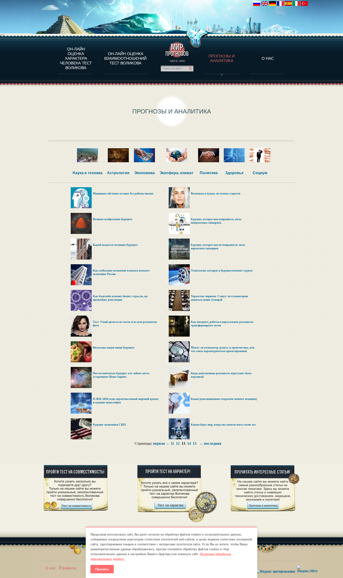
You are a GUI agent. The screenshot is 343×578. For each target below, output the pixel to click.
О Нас (268, 58)
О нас (50, 568)
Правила (68, 568)
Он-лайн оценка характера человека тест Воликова (76, 58)
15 (194, 443)
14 (189, 443)
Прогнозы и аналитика (222, 58)
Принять (102, 569)
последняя (212, 443)
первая (159, 443)
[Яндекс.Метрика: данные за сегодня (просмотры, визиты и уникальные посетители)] (307, 569)
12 (178, 443)
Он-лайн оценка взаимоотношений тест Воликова (125, 58)
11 (172, 443)
